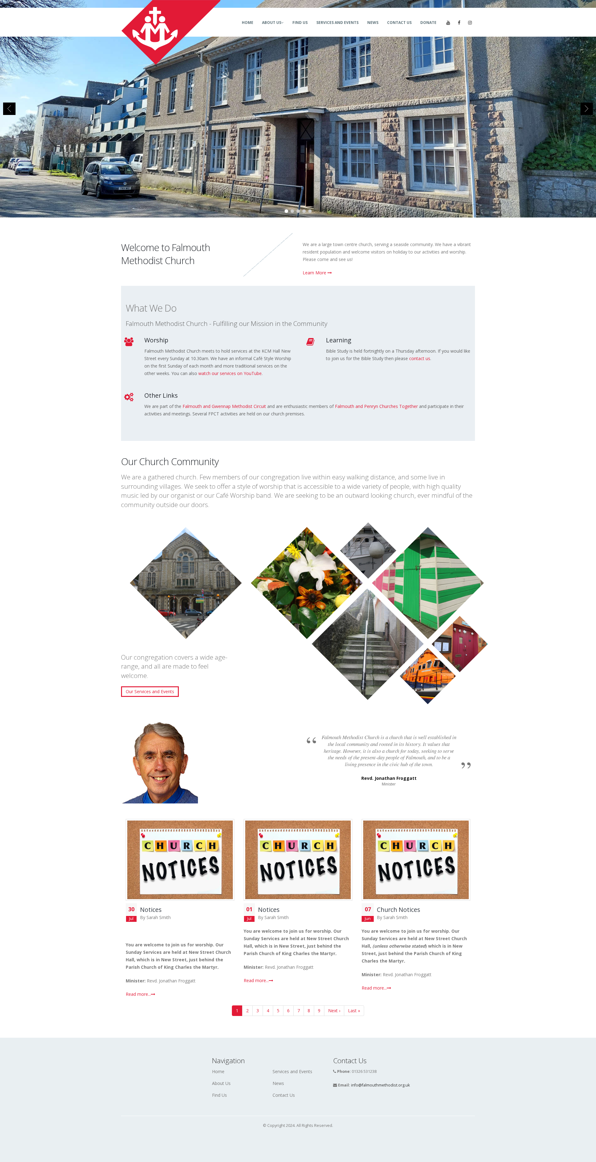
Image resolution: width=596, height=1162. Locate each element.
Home (247, 22)
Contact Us (399, 22)
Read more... (138, 994)
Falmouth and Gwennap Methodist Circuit (224, 406)
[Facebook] (459, 22)
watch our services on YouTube (230, 373)
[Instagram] (470, 22)
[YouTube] (448, 22)
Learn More (315, 273)
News (372, 22)
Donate (428, 22)
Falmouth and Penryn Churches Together (376, 406)
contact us (419, 358)
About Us (271, 22)
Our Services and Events (150, 691)
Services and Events (337, 22)
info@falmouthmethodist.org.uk (380, 1085)
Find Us (300, 22)
